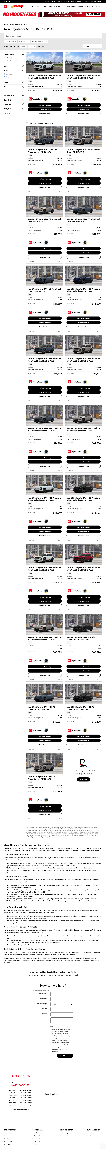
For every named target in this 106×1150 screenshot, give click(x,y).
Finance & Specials (75, 6)
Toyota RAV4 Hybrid (71, 1086)
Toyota (31, 46)
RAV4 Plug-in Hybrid (37, 1003)
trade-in (32, 1063)
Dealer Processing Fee (34, 86)
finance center (9, 1065)
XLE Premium (23, 41)
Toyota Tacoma (14, 1027)
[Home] (6, 6)
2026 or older (10, 41)
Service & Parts (86, 6)
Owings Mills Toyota (20, 1071)
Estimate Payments (45, 109)
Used (66, 6)
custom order (8, 961)
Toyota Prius (58, 1086)
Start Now (83, 880)
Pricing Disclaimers (45, 117)
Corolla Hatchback (48, 977)
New (62, 6)
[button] (45, 81)
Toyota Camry (33, 1086)
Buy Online (55, 6)
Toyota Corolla (14, 974)
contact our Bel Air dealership (30, 1069)
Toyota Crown (14, 981)
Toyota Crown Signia (46, 1086)
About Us (95, 6)
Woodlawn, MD (67, 1041)
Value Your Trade (44, 113)
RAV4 (23, 46)
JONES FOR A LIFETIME (37, 6)
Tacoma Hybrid (28, 1029)
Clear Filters (41, 46)
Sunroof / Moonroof (39, 41)
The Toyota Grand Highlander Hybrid (19, 1056)
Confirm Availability (45, 105)
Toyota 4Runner (14, 1005)
